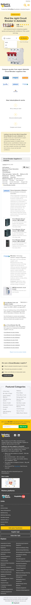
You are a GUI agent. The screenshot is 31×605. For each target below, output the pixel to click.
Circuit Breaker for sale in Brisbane (12, 337)
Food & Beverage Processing (7, 569)
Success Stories (4, 522)
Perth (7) (12, 175)
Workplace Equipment (21, 588)
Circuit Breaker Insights (9, 185)
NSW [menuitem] (6, 42)
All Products (5, 167)
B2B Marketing (4, 512)
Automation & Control (6, 543)
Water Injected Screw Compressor (18, 183)
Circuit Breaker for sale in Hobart (11, 342)
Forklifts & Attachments (6, 572)
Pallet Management (20, 559)
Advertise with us (5, 519)
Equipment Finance (8, 405)
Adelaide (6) (5, 177)
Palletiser (19, 390)
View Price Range (24, 42)
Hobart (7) (19, 175)
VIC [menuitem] (6, 45)
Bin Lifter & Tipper (7, 393)
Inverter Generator (14, 182)
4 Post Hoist (6, 391)
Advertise (28, 1)
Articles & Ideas (4, 508)
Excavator (5, 407)
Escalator (12, 180)
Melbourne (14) (24, 174)
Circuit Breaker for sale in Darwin (11, 347)
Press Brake (20, 393)
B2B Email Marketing (5, 515)
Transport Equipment (21, 568)
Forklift (4, 409)
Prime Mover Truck (21, 395)
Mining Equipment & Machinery (23, 552)
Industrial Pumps (4, 582)
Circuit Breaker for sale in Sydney (11, 332)
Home (2, 506)
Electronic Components (6, 567)
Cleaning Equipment (5, 550)
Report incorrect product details (18, 352)
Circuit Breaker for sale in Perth (11, 340)
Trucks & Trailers (20, 570)
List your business (15, 528)
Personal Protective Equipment (23, 561)
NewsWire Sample (5, 517)
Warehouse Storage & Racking (23, 572)
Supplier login (15, 532)
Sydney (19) (15, 174)
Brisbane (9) (5, 175)
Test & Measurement (21, 566)
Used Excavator (21, 408)
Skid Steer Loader (21, 403)
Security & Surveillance (21, 563)
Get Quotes (24, 38)
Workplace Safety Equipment (22, 590)
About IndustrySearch (6, 510)
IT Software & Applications (7, 589)
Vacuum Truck (20, 411)
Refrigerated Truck (21, 397)
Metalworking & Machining (22, 550)
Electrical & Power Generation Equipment (10, 169)
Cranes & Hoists (4, 560)
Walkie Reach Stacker (22, 413)
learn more (8, 375)
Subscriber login (15, 535)
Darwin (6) (12, 177)
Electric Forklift (6, 403)
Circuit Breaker (6, 172)
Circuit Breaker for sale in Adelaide (12, 345)
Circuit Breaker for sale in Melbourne (12, 335)
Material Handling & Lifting (22, 547)
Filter (27, 167)
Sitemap (3, 524)
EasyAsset (17, 466)
